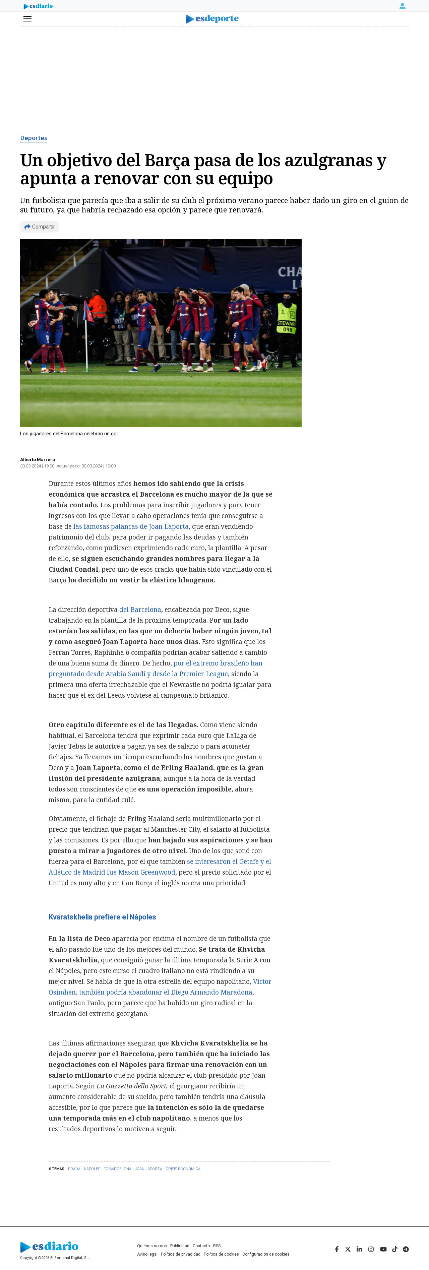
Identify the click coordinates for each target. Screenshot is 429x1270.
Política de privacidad (180, 1254)
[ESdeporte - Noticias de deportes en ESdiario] (214, 19)
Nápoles (92, 1169)
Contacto (201, 1246)
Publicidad (179, 1246)
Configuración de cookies (266, 1254)
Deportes (33, 138)
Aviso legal (147, 1254)
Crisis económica (183, 1169)
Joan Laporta (148, 1169)
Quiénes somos (152, 1246)
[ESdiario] (38, 7)
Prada (74, 1169)
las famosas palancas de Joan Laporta (131, 526)
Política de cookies (221, 1254)
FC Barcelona (117, 1169)
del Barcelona (140, 609)
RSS (217, 1246)
